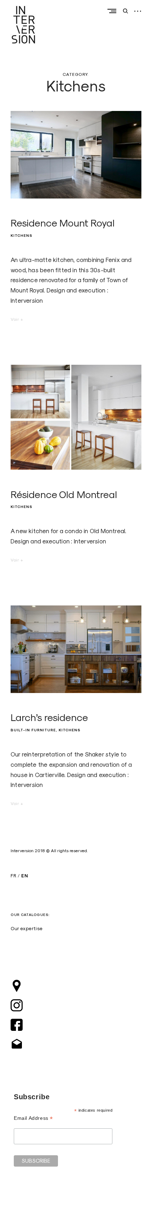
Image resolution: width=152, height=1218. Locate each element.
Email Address (33, 1118)
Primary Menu (113, 10)
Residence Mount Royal (63, 223)
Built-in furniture (33, 730)
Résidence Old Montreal (64, 494)
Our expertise (27, 928)
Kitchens (22, 235)
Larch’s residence (49, 717)
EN (24, 876)
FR (13, 875)
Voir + (17, 319)
